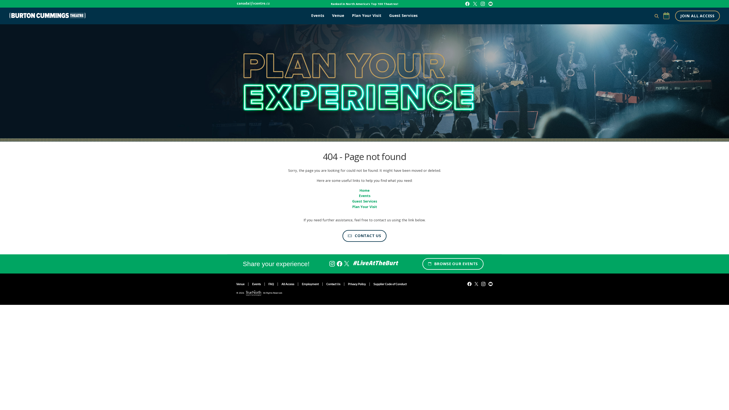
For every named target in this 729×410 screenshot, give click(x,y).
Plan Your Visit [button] (367, 15)
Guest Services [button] (403, 15)
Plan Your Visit (364, 206)
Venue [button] (338, 15)
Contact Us (368, 235)
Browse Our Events (456, 263)
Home (364, 190)
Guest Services (364, 201)
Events (364, 195)
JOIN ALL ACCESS (697, 15)
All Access (288, 284)
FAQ (271, 284)
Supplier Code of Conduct (390, 284)
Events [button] (317, 15)
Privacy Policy (357, 284)
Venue (240, 284)
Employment (310, 284)
